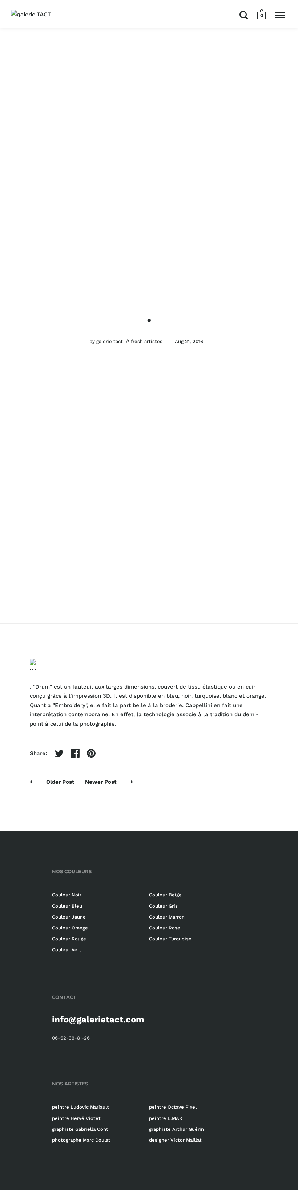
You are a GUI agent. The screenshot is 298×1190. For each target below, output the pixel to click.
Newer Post (101, 782)
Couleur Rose (164, 928)
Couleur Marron (167, 917)
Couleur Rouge (69, 938)
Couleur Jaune (69, 917)
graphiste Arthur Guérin (176, 1129)
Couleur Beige (165, 894)
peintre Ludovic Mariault (80, 1107)
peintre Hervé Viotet (76, 1118)
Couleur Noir (66, 894)
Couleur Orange (70, 928)
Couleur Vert (66, 949)
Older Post (61, 782)
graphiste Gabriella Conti (81, 1129)
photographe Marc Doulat (81, 1140)
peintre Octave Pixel (173, 1107)
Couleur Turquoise (170, 938)
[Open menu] (280, 15)
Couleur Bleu (67, 906)
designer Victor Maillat (175, 1140)
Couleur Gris (163, 906)
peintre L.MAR (165, 1118)
